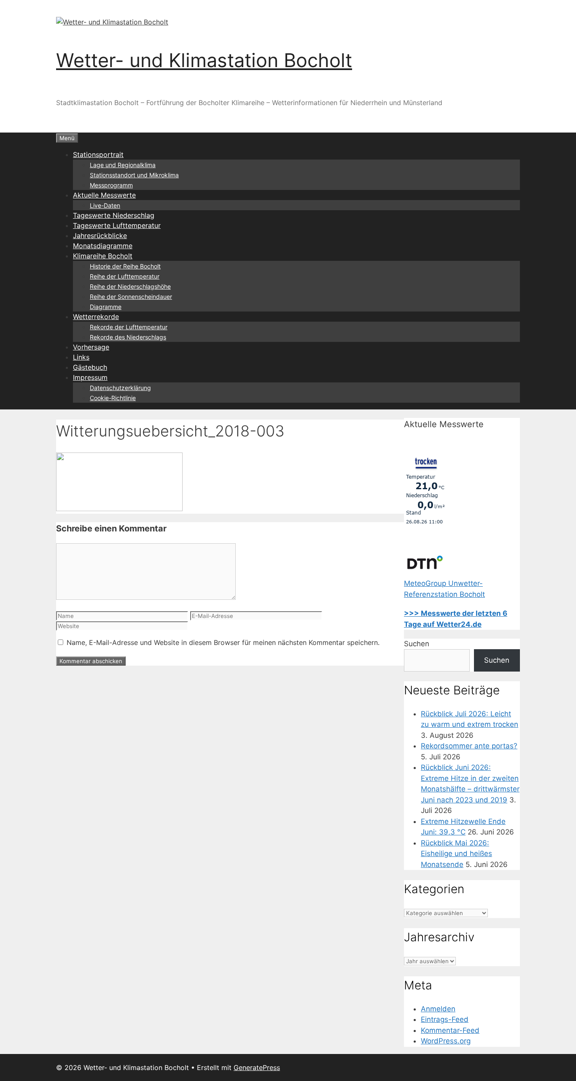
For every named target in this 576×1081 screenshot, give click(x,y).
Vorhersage (91, 347)
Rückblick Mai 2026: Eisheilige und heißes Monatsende (456, 854)
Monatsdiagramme (102, 245)
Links (81, 357)
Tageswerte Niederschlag (113, 215)
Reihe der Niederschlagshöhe (130, 286)
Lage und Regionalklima (123, 164)
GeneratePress (257, 1067)
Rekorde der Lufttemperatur (128, 327)
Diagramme (105, 306)
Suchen (416, 643)
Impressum (90, 377)
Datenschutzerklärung (120, 387)
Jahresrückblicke (100, 235)
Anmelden (438, 1009)
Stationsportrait (98, 154)
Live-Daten (105, 205)
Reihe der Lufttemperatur (124, 276)
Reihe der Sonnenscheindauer (131, 296)
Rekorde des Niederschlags (128, 337)
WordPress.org (446, 1041)
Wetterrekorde (96, 316)
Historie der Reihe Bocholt (125, 266)
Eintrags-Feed (444, 1019)
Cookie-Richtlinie (113, 397)
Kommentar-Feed (450, 1030)
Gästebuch (90, 367)
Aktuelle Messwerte (104, 195)
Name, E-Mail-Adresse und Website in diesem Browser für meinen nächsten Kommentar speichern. (223, 642)
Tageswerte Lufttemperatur (117, 225)
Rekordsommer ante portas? (469, 746)
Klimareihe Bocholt (102, 256)
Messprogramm (111, 185)
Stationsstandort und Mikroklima (134, 175)
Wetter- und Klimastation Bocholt (204, 60)
